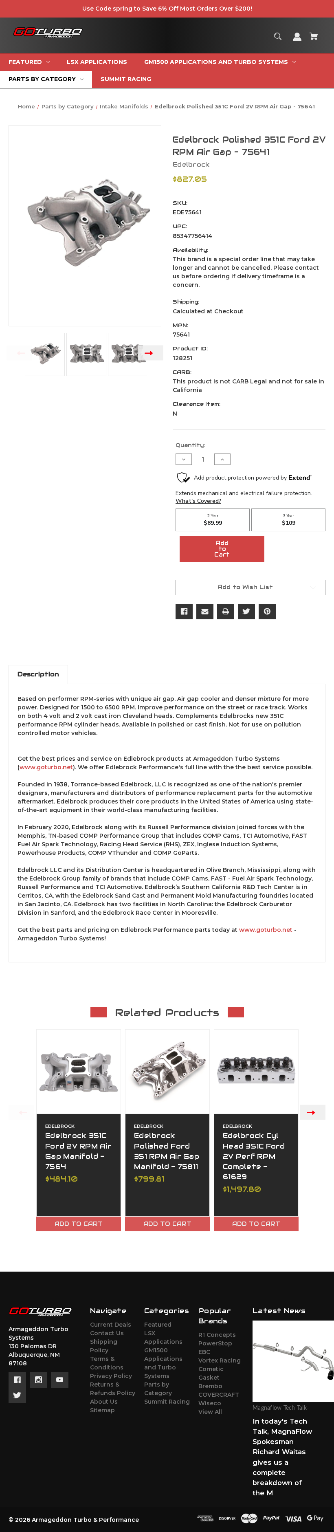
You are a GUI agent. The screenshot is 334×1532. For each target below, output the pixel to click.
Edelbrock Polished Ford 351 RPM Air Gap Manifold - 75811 (166, 1151)
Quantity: (190, 445)
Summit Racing (167, 1401)
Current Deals (110, 1324)
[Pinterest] (267, 611)
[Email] (205, 611)
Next (150, 353)
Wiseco (209, 1403)
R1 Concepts (217, 1334)
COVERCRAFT (218, 1394)
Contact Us (107, 1333)
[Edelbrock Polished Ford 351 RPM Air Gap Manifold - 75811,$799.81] (167, 1072)
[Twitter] (246, 611)
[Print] (226, 611)
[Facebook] (184, 611)
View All (210, 1411)
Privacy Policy (111, 1376)
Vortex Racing (219, 1360)
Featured (157, 1324)
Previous (19, 353)
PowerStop (215, 1343)
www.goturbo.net (46, 767)
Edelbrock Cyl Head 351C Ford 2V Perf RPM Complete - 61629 (254, 1156)
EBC (204, 1352)
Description (38, 674)
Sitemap (102, 1410)
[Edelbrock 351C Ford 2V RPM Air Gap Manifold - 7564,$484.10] (79, 1072)
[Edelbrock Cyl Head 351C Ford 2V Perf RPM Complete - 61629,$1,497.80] (256, 1072)
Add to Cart (79, 1224)
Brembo (210, 1386)
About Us (104, 1401)
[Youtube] (59, 1380)
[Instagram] (38, 1380)
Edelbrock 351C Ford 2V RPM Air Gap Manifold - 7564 (78, 1151)
